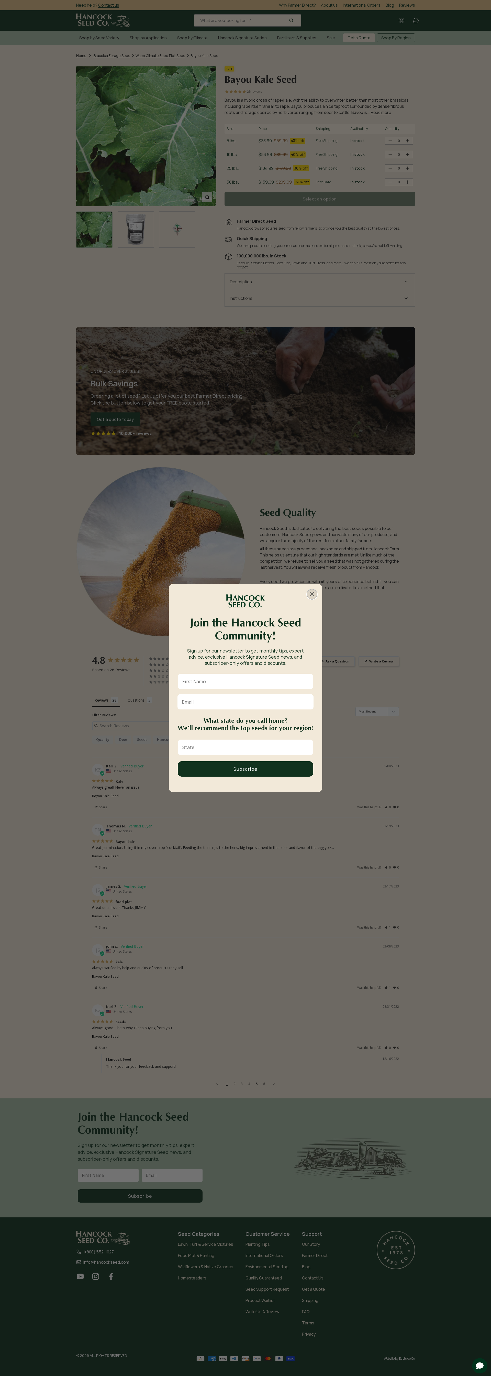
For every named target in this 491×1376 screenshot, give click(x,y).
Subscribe (245, 769)
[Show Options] (308, 747)
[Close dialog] (312, 594)
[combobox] (244, 747)
